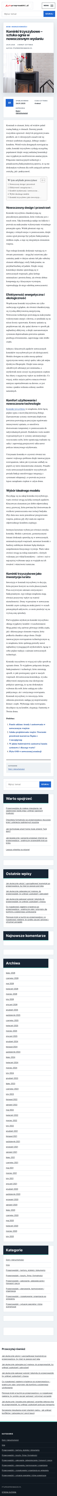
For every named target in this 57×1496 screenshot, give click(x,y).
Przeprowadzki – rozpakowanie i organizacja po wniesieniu (25, 1470)
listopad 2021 (11, 1136)
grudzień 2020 (12, 1189)
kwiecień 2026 (12, 989)
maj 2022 (10, 1110)
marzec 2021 (11, 1173)
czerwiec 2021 (12, 1162)
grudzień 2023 (12, 1078)
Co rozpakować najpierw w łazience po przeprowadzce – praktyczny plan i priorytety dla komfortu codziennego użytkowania (26, 909)
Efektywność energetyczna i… (22, 187)
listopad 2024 (11, 1047)
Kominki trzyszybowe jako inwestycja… (25, 197)
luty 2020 (10, 1236)
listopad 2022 (11, 1099)
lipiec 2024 (10, 1057)
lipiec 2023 (10, 1083)
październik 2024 (13, 1052)
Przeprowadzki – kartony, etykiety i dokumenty (25, 1270)
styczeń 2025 (11, 1036)
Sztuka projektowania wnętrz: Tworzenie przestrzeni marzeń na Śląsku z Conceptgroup (27, 735)
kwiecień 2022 (12, 1115)
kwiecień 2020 (12, 1226)
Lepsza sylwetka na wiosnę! (18, 850)
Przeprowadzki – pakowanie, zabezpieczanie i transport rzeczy (27, 1460)
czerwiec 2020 (12, 1215)
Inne (8, 1265)
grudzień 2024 (12, 1041)
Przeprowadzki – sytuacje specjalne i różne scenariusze (24, 1475)
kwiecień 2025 (12, 1026)
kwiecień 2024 (12, 1062)
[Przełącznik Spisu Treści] (41, 180)
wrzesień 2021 (12, 1147)
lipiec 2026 (10, 973)
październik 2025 (13, 1015)
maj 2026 (10, 983)
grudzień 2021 (12, 1131)
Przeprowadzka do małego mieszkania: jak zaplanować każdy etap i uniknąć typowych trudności (24, 810)
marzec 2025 (11, 1031)
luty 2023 (10, 1094)
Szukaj (49, 14)
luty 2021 (10, 1178)
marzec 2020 (11, 1231)
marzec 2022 (11, 1120)
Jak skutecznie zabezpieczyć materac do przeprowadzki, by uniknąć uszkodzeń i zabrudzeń (28, 1366)
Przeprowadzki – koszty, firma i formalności (24, 1275)
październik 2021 (13, 1141)
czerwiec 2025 (12, 1020)
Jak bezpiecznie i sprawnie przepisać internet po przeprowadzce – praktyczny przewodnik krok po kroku (26, 840)
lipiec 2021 (10, 1157)
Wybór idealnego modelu (19, 194)
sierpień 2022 (11, 1105)
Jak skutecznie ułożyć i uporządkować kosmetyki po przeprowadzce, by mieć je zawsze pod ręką (24, 1357)
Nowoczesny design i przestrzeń (22, 184)
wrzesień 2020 (12, 1199)
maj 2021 (10, 1168)
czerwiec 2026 (12, 978)
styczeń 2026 (11, 1004)
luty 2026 (10, 999)
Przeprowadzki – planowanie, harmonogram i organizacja (24, 1465)
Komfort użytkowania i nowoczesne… (24, 190)
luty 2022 (10, 1126)
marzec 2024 (11, 1068)
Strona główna (9, 1492)
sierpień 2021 (11, 1152)
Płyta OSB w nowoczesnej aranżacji (25, 751)
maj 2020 (10, 1220)
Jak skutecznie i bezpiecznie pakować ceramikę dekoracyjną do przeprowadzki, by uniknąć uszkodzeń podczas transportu (28, 1403)
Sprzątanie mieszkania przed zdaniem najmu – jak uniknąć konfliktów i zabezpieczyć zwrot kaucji (26, 1411)
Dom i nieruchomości (16, 27)
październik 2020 (13, 1194)
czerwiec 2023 (12, 1089)
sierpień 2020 (11, 1205)
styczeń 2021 (11, 1184)
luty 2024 (10, 1073)
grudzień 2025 (12, 1010)
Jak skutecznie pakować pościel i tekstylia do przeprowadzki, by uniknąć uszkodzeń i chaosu (28, 1374)
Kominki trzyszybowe (15, 408)
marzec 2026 (11, 994)
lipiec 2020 (10, 1210)
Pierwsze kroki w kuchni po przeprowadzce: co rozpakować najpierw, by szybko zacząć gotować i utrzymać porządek (27, 919)
